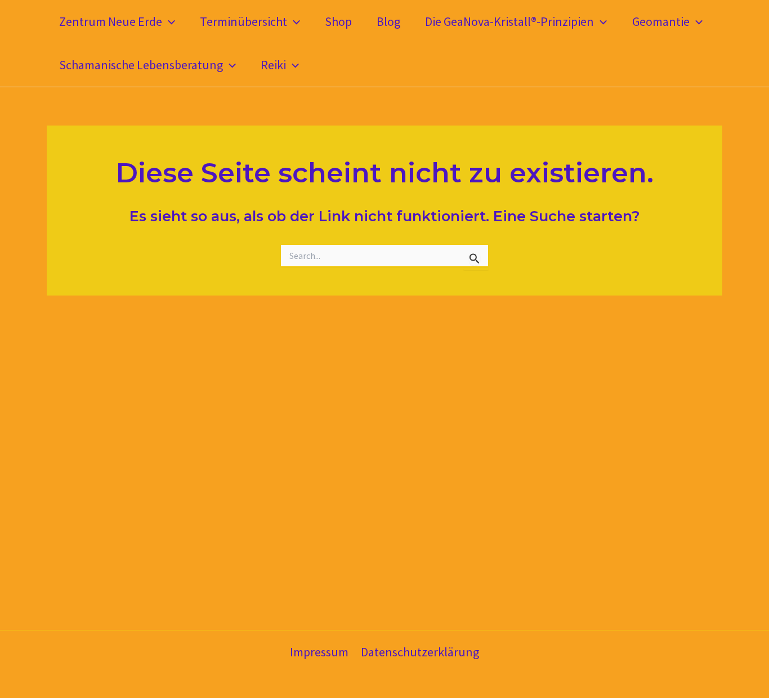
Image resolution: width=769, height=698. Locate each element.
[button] (168, 21)
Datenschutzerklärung (420, 652)
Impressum (319, 652)
